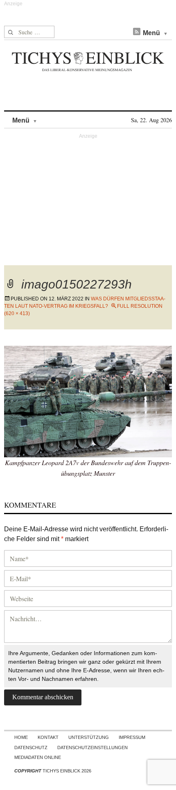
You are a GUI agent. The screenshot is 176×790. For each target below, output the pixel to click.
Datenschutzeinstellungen (92, 747)
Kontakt (48, 737)
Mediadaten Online (37, 757)
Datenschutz (30, 747)
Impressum (132, 737)
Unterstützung (88, 737)
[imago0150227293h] (88, 400)
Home (21, 737)
